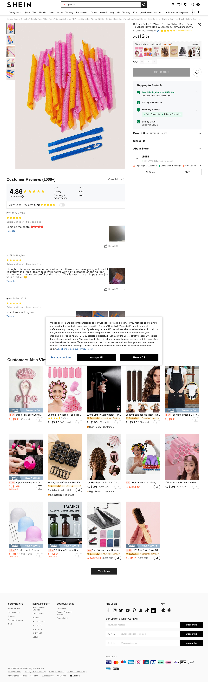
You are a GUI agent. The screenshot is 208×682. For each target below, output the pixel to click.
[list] (132, 610)
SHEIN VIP (37, 633)
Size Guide (37, 629)
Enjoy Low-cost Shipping (39, 608)
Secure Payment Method (64, 613)
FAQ (10, 624)
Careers (11, 616)
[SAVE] (197, 72)
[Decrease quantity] (142, 62)
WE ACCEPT (111, 657)
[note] (26, 410)
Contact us (61, 608)
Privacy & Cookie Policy (35, 672)
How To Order (38, 621)
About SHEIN (14, 608)
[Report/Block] (123, 246)
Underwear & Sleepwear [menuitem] (177, 12)
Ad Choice (61, 676)
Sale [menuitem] (51, 12)
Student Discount (15, 620)
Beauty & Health (21, 19)
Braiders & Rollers (63, 19)
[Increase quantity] (154, 62)
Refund (35, 618)
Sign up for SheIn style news (122, 619)
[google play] (169, 612)
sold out (161, 72)
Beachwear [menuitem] (81, 12)
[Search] (144, 4)
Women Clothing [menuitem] (65, 12)
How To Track (38, 625)
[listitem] (139, 51)
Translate (10, 231)
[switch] (62, 204)
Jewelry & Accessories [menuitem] (151, 12)
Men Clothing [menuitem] (123, 12)
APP (163, 604)
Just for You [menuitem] (30, 12)
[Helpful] (106, 246)
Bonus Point (62, 618)
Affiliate (35, 637)
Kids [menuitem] (135, 12)
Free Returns (38, 614)
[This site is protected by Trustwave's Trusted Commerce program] (108, 669)
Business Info (48, 676)
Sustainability (14, 612)
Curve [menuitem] (94, 12)
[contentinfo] (154, 662)
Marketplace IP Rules (17, 676)
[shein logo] (19, 4)
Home (9, 19)
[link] (179, 4)
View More (104, 571)
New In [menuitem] (42, 12)
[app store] (163, 612)
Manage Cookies (56, 672)
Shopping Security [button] (151, 110)
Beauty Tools (36, 19)
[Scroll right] (198, 12)
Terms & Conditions (76, 672)
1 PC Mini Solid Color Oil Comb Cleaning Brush (143, 550)
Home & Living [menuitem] (107, 12)
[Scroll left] (195, 12)
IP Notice (34, 676)
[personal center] (173, 5)
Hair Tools (48, 19)
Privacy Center (14, 672)
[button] (193, 5)
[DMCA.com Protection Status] (116, 669)
